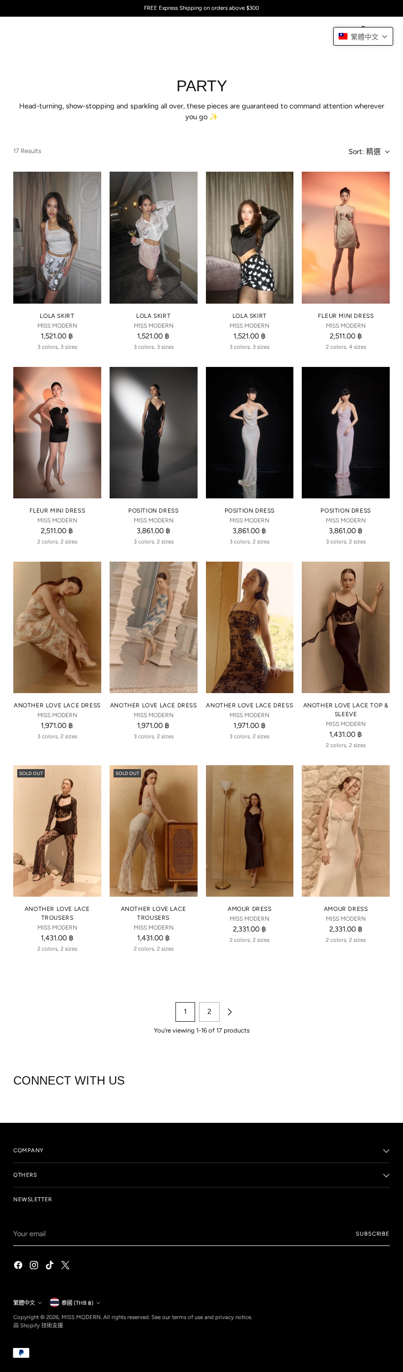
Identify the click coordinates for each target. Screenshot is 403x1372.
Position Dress (153, 510)
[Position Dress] (154, 432)
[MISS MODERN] (35, 31)
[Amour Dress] (250, 831)
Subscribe (373, 1233)
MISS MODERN (81, 1317)
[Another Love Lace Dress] (57, 627)
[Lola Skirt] (57, 237)
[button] (363, 36)
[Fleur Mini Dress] (346, 237)
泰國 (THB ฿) (77, 1302)
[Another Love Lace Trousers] (57, 831)
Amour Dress (250, 909)
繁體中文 (24, 1302)
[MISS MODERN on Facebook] (19, 1266)
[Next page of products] (229, 1012)
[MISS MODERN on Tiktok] (51, 1266)
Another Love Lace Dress (57, 705)
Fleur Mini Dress (346, 315)
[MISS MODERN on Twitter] (66, 1266)
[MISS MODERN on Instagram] (35, 1266)
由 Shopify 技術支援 (38, 1325)
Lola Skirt (57, 315)
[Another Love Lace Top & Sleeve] (346, 627)
